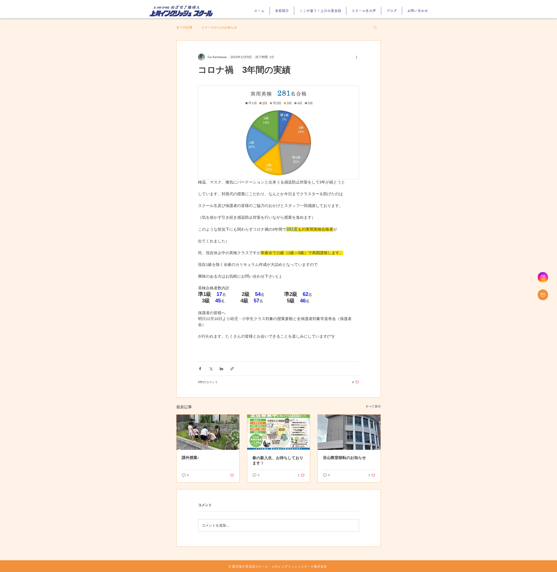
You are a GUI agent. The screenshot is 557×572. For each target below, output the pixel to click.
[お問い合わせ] (542, 294)
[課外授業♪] (207, 432)
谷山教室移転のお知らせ (344, 457)
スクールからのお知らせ (219, 27)
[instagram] (542, 277)
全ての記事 (184, 27)
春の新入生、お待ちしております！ (277, 460)
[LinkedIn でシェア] (221, 369)
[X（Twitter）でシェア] (211, 369)
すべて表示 (373, 406)
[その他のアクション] (356, 57)
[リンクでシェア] (232, 369)
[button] (375, 27)
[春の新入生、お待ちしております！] (278, 432)
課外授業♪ (190, 457)
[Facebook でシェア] (200, 369)
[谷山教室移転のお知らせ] (349, 432)
